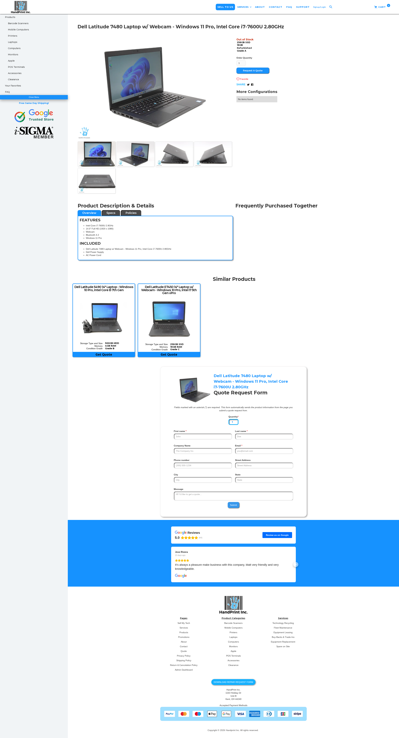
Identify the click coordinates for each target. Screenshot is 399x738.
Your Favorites (13, 85)
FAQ (289, 6)
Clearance (13, 79)
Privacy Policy (183, 656)
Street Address (243, 460)
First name (180, 431)
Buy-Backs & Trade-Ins (283, 637)
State (237, 474)
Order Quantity (244, 58)
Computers (14, 48)
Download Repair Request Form (233, 682)
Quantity (233, 416)
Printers (12, 35)
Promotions (183, 637)
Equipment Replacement (283, 641)
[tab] (89, 213)
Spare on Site (283, 646)
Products (10, 17)
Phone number (181, 460)
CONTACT (275, 6)
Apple (11, 60)
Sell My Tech (184, 623)
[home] (18, 7)
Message (178, 489)
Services (184, 627)
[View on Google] (181, 575)
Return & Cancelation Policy (183, 665)
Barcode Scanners (18, 23)
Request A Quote (252, 70)
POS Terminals (16, 67)
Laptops (12, 42)
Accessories (15, 73)
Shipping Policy (183, 660)
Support (303, 6)
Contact (183, 646)
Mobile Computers (18, 29)
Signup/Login (319, 7)
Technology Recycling (283, 623)
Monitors (13, 54)
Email (238, 445)
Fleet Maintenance (283, 627)
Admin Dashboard (184, 670)
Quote (184, 651)
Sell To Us (225, 6)
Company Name (182, 445)
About (184, 641)
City (176, 474)
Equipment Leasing (283, 632)
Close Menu (34, 97)
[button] (244, 7)
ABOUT (260, 6)
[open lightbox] (155, 85)
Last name (241, 431)
